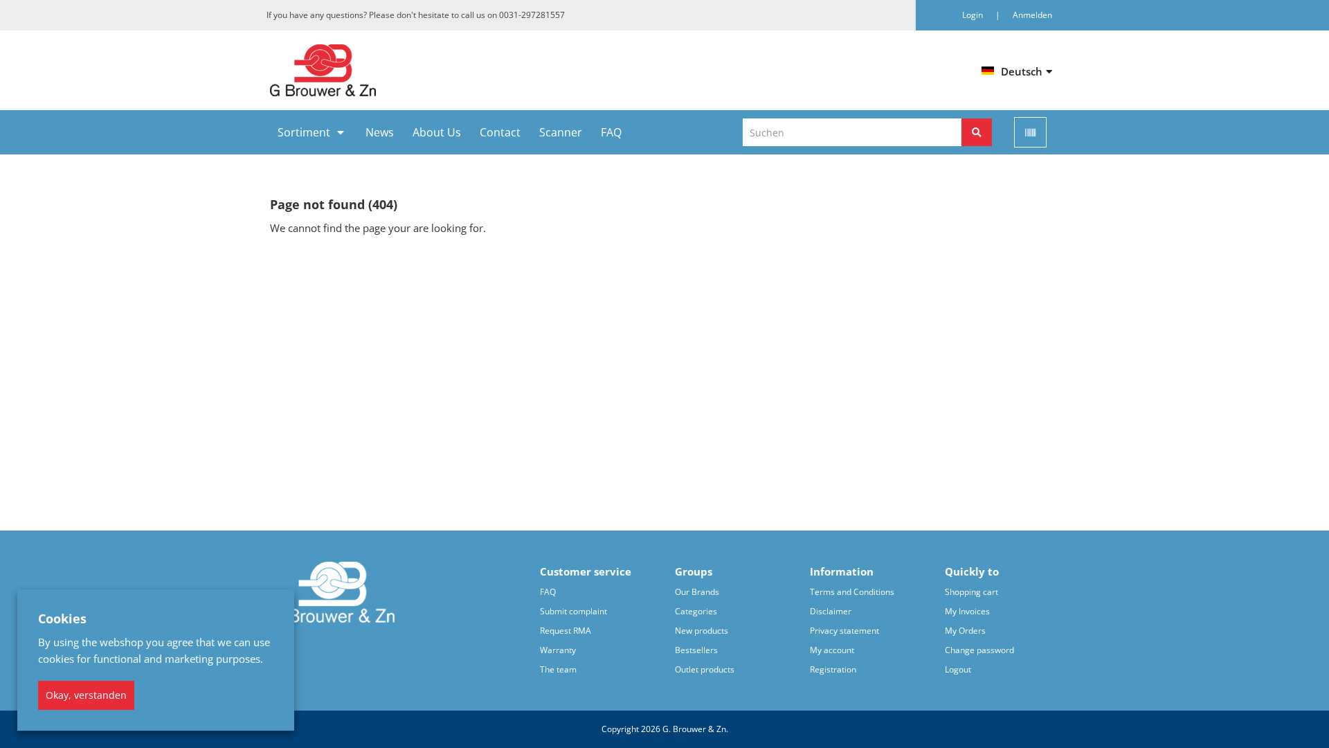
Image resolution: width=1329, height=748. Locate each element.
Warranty (558, 650)
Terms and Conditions (852, 592)
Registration (833, 669)
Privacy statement (844, 630)
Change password (979, 650)
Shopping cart (971, 592)
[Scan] (1030, 132)
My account (832, 650)
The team (558, 669)
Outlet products (704, 669)
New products (701, 630)
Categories (696, 611)
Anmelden (1032, 15)
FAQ (611, 132)
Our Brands (697, 592)
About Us (437, 132)
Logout (958, 669)
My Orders (965, 630)
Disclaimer (830, 611)
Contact (500, 132)
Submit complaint (573, 611)
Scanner (560, 132)
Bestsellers (696, 650)
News (379, 132)
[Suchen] (976, 132)
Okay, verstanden (86, 695)
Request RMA (565, 630)
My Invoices (967, 611)
